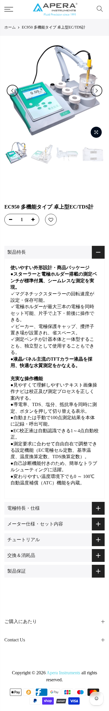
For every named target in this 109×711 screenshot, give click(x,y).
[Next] (96, 90)
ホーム (10, 27)
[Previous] (12, 90)
